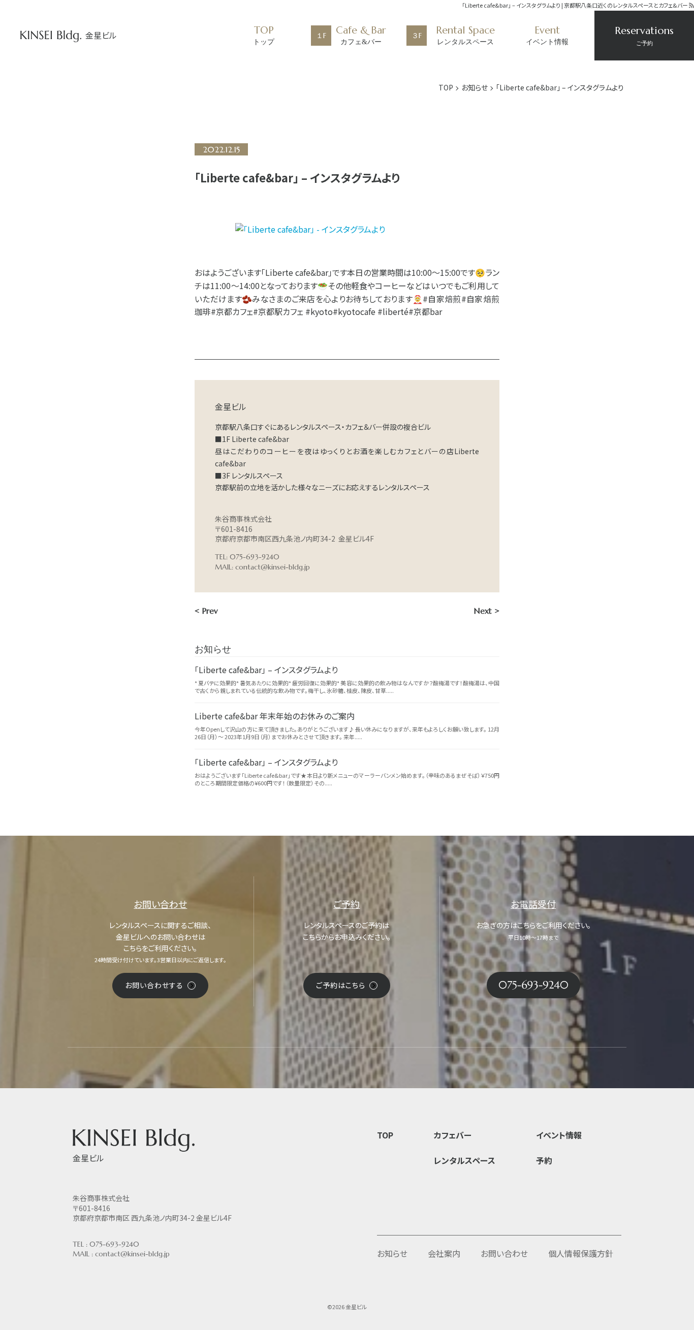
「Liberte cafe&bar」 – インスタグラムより (266, 669)
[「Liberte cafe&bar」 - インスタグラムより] (347, 229)
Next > (486, 611)
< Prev (206, 611)
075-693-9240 (114, 1244)
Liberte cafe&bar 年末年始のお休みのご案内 (275, 716)
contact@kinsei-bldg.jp (272, 567)
